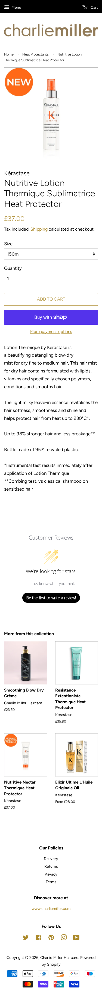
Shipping (39, 229)
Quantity (13, 268)
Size (8, 243)
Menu (16, 7)
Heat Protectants (35, 54)
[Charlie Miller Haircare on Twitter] (26, 938)
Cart (94, 7)
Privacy (51, 874)
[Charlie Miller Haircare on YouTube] (76, 938)
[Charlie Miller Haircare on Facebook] (38, 938)
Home (9, 54)
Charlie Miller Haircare (59, 957)
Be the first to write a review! (51, 597)
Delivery (51, 858)
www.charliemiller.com (51, 908)
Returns (51, 866)
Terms (51, 881)
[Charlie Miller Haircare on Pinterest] (51, 938)
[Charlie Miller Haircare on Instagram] (64, 938)
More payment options (51, 331)
